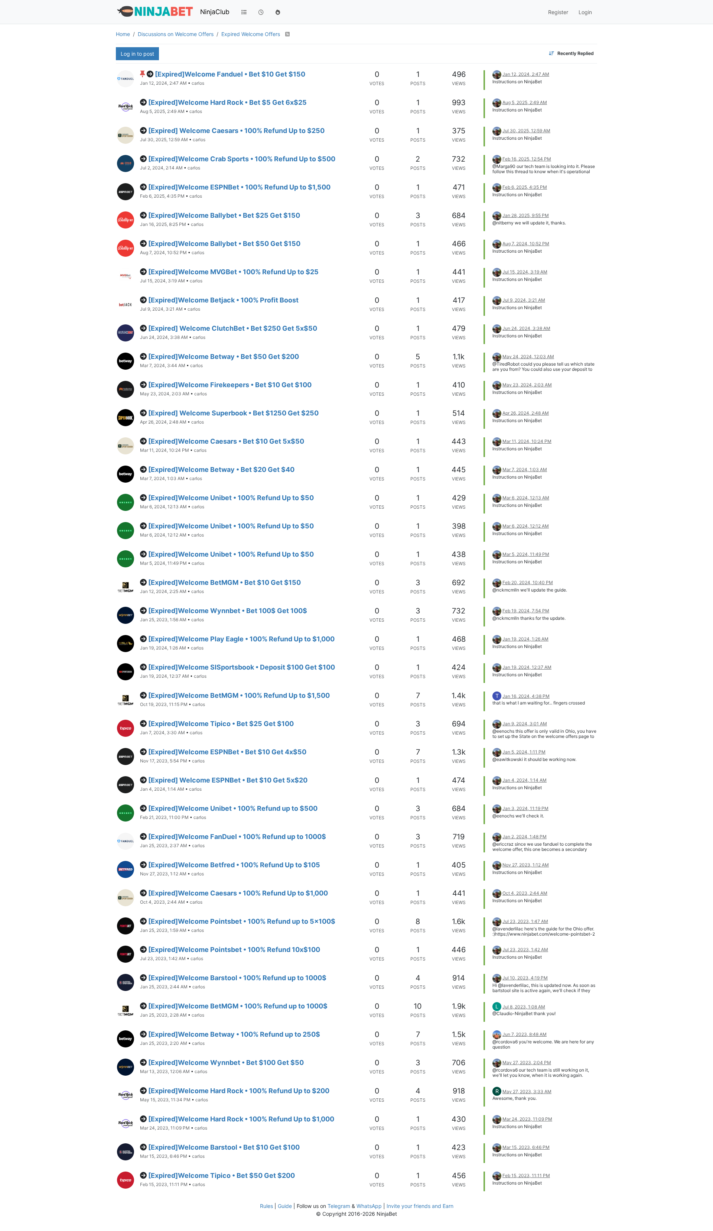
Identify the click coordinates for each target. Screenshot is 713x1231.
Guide (285, 1206)
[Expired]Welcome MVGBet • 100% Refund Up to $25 (233, 272)
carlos (198, 83)
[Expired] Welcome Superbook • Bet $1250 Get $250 (233, 413)
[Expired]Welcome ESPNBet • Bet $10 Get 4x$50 (227, 752)
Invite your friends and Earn (420, 1206)
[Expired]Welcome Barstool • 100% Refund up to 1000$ (237, 978)
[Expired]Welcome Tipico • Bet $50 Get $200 (221, 1175)
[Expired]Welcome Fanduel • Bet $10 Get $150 (230, 74)
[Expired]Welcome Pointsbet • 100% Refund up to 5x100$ (241, 921)
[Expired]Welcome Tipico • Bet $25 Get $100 (221, 724)
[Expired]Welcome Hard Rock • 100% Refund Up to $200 (238, 1091)
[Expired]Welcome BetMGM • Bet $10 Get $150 (224, 582)
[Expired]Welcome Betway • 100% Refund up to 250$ (234, 1034)
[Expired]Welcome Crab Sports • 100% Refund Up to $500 (241, 159)
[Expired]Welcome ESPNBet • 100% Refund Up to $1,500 (239, 187)
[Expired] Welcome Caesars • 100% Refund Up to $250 (236, 131)
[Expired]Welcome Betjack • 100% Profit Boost (223, 300)
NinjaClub (214, 12)
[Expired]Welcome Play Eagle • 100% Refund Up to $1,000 (241, 639)
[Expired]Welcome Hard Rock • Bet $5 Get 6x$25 (227, 102)
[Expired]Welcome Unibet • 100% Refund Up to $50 (231, 498)
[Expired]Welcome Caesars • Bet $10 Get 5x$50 (226, 441)
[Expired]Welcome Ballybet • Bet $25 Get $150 (224, 215)
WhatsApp (369, 1206)
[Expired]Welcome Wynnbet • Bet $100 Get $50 (226, 1062)
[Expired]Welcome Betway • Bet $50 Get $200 (223, 356)
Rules (266, 1206)
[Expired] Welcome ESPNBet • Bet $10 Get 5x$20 (227, 780)
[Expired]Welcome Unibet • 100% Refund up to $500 (233, 808)
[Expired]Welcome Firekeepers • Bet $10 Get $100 (230, 385)
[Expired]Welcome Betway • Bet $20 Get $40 (221, 469)
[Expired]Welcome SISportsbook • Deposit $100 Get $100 (241, 667)
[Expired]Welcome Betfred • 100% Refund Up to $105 (234, 865)
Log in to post (137, 54)
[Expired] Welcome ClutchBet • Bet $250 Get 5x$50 (232, 328)
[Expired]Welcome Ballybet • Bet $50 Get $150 (224, 243)
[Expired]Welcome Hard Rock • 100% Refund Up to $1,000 (241, 1119)
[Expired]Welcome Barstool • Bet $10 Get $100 (224, 1147)
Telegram (339, 1206)
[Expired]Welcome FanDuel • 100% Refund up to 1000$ (237, 836)
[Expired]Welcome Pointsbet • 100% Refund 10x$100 (234, 949)
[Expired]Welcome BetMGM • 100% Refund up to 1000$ (238, 1006)
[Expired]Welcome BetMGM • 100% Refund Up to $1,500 (239, 695)
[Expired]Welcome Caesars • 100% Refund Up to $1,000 (238, 893)
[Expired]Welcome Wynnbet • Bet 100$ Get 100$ (227, 611)
